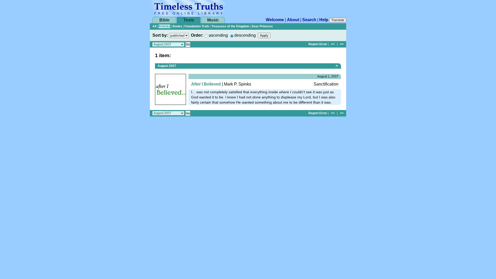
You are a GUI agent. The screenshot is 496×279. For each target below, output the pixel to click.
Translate (337, 20)
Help (323, 20)
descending (245, 35)
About (293, 20)
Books (177, 26)
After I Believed (206, 84)
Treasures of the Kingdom (230, 26)
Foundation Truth (196, 26)
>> (342, 44)
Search (309, 20)
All (154, 26)
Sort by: (160, 35)
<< (333, 44)
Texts (188, 20)
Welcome (275, 20)
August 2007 (167, 66)
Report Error (317, 44)
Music (213, 20)
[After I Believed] (170, 89)
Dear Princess (262, 26)
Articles (164, 26)
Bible (164, 20)
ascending (218, 35)
